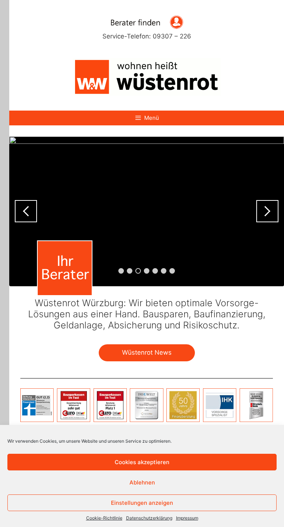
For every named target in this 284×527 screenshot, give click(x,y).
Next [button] (267, 211)
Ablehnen (142, 482)
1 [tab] (121, 271)
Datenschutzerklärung (149, 518)
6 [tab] (163, 271)
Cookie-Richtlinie (104, 518)
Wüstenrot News (147, 352)
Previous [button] (26, 211)
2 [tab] (129, 271)
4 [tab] (146, 271)
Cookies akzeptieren (142, 462)
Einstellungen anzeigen (142, 502)
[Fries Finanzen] (147, 76)
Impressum (187, 518)
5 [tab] (155, 271)
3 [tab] (138, 271)
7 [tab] (172, 271)
